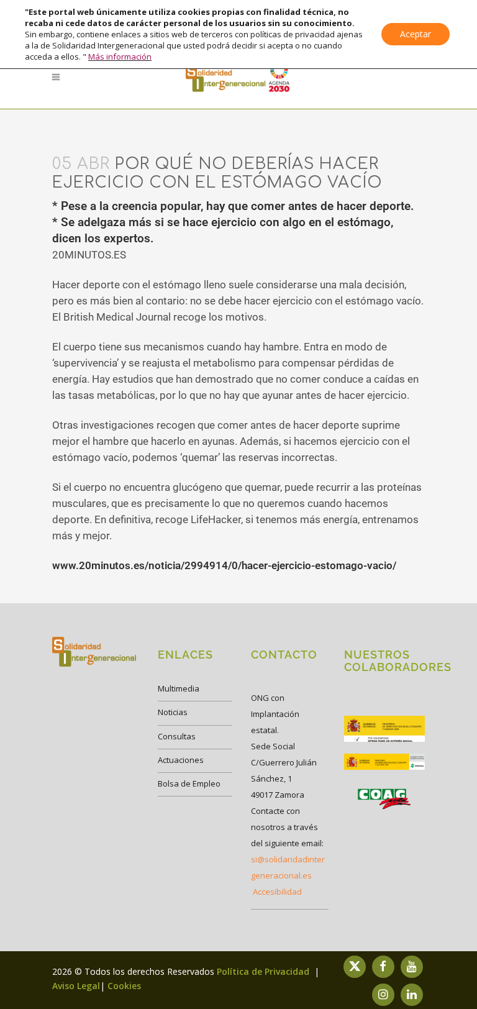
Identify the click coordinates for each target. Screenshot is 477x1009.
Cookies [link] (124, 986)
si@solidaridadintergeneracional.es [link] (288, 867)
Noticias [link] (173, 712)
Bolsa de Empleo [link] (189, 783)
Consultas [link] (177, 736)
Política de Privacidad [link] (264, 971)
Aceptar (415, 34)
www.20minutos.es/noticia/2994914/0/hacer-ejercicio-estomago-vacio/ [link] (224, 565)
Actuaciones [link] (181, 759)
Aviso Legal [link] (76, 986)
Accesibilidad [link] (277, 891)
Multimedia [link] (178, 688)
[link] (238, 77)
